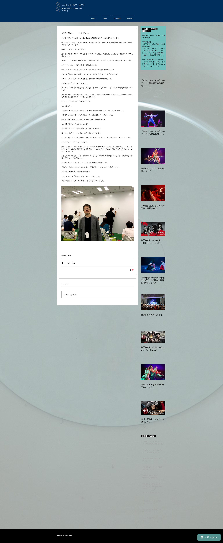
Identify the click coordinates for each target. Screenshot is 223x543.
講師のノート (66, 255)
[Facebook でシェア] (62, 263)
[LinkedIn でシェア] (74, 263)
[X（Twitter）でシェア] (68, 263)
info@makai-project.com (82, 540)
